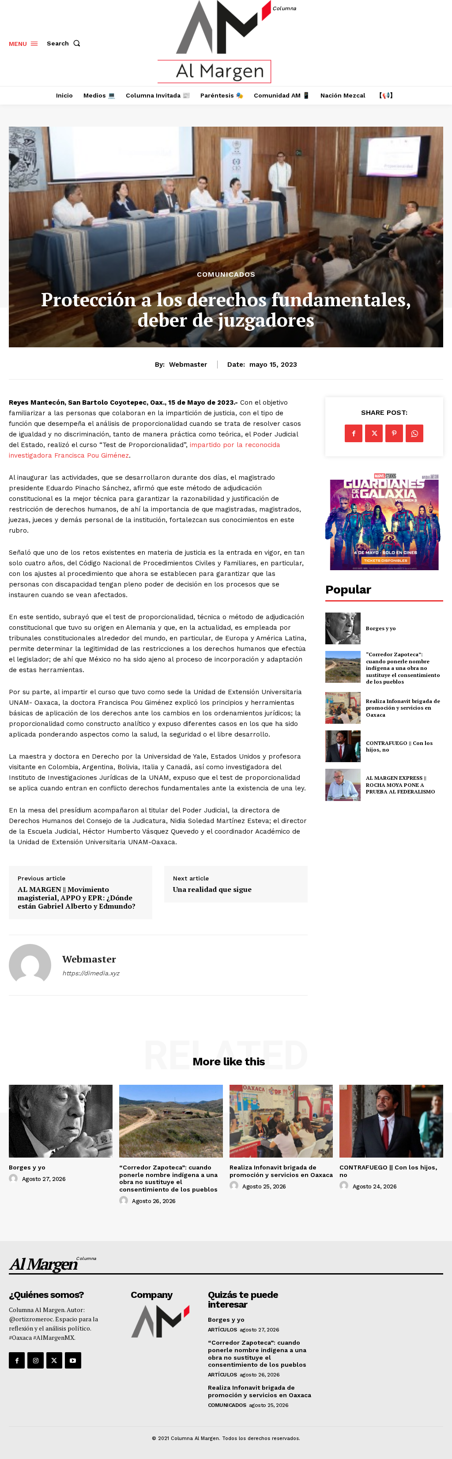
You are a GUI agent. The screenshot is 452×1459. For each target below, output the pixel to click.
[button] (65, 43)
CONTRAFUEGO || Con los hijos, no (399, 746)
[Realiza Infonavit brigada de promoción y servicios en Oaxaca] (343, 708)
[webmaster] (30, 965)
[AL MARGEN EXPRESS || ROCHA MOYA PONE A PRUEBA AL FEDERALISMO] (343, 785)
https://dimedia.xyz (90, 973)
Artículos (222, 1330)
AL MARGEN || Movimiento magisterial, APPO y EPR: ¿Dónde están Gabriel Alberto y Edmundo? (77, 898)
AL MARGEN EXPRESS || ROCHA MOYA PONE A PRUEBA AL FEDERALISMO (401, 785)
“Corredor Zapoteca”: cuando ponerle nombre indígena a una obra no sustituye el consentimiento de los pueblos (403, 668)
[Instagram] (35, 1360)
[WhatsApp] (414, 433)
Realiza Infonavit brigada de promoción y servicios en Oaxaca (403, 708)
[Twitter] (374, 433)
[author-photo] (14, 1179)
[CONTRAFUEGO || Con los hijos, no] (343, 746)
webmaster (188, 365)
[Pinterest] (394, 433)
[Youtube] (73, 1360)
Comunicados (226, 274)
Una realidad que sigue (212, 889)
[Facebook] (353, 433)
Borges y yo (381, 628)
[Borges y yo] (343, 628)
